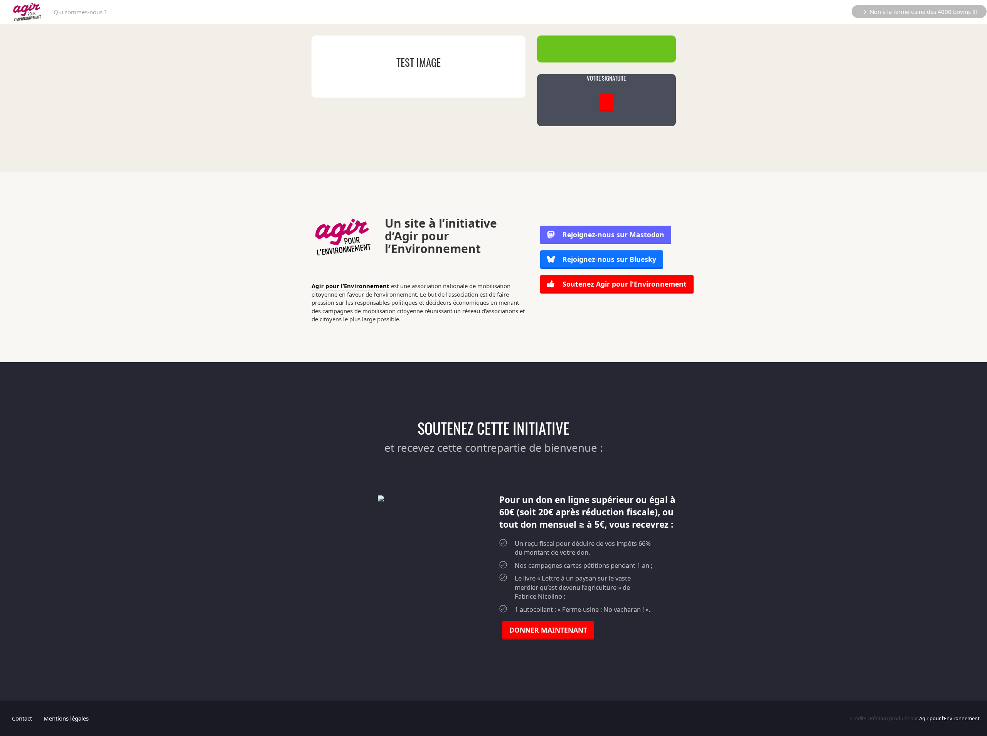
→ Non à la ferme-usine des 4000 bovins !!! (919, 11)
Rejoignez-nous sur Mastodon (613, 234)
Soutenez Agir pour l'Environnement (624, 284)
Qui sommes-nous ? (80, 12)
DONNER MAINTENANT (548, 630)
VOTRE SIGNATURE (606, 78)
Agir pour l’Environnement (350, 286)
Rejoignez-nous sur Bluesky (608, 259)
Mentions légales (66, 718)
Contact (22, 718)
